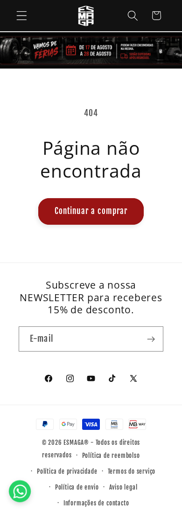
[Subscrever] (151, 339)
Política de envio (77, 487)
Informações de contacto (96, 503)
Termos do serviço (132, 471)
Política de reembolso (111, 455)
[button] (22, 16)
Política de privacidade (67, 471)
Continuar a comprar (91, 211)
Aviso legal (123, 487)
